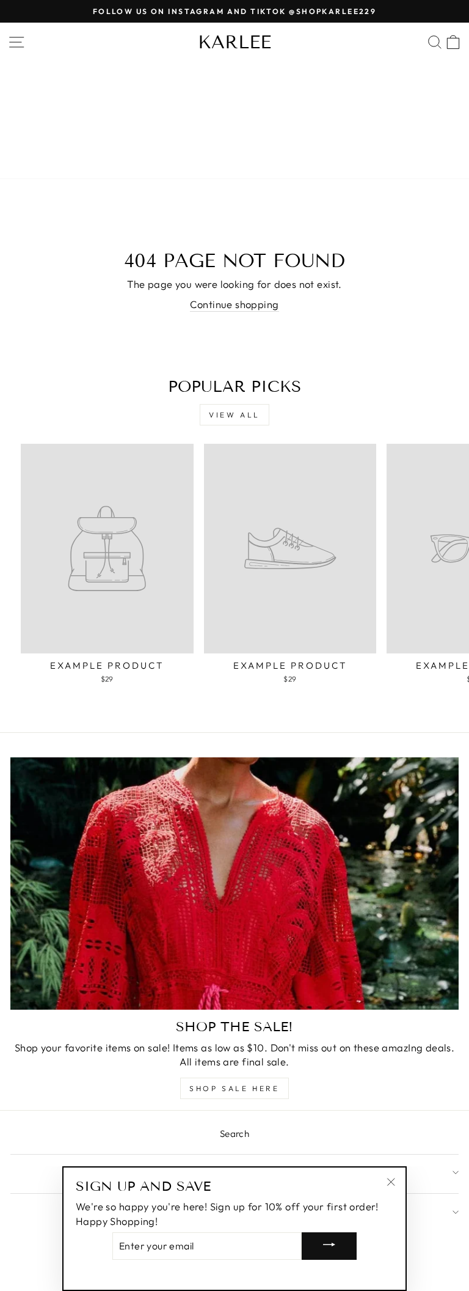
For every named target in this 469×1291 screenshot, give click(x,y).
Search (234, 1133)
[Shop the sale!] (234, 883)
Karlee (234, 42)
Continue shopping (234, 304)
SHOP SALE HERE (234, 1088)
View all (234, 414)
